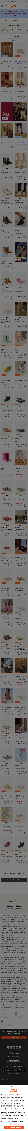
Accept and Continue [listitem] (14, 1128)
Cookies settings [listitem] (14, 1124)
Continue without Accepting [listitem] (18, 1087)
